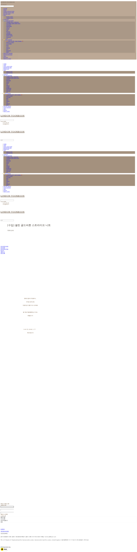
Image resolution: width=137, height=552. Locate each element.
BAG (7, 45)
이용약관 (3, 529)
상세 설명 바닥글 (4, 249)
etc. (7, 38)
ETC (7, 49)
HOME (5, 8)
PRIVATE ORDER (7, 53)
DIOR (7, 29)
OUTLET (8, 25)
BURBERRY (9, 34)
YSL (7, 30)
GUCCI (8, 27)
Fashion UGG (9, 16)
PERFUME (9, 26)
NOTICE (5, 57)
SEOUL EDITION (7, 54)
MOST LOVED (10, 42)
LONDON (6, 19)
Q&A (4, 56)
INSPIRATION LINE (8, 12)
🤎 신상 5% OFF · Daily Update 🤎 (14, 41)
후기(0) (2, 250)
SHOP (4, 10)
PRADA (8, 31)
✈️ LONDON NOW (8, 20)
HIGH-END (9, 35)
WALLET (8, 50)
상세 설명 (3, 247)
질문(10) (3, 251)
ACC (7, 46)
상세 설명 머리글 (4, 246)
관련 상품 (3, 253)
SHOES (8, 48)
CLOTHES (9, 43)
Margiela (8, 37)
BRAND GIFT (6, 14)
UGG (4, 15)
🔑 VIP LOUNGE (7, 39)
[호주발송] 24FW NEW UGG (13, 23)
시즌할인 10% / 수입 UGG (12, 22)
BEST (7, 52)
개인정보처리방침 (5, 531)
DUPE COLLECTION (8, 11)
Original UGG (9, 18)
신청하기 (3, 515)
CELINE (8, 33)
